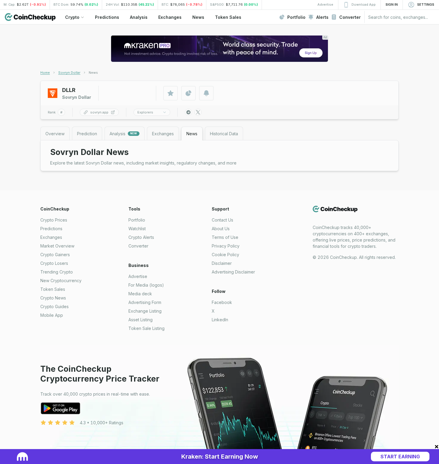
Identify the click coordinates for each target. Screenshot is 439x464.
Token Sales (52, 289)
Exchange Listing (145, 311)
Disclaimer (222, 263)
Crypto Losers (54, 263)
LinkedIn (220, 319)
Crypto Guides (54, 306)
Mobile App (51, 315)
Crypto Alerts (141, 237)
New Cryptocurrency (61, 280)
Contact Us (222, 219)
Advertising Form (144, 302)
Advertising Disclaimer (233, 271)
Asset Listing (140, 319)
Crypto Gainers (55, 254)
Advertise (137, 276)
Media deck (140, 293)
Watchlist (137, 228)
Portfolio (136, 219)
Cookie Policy (225, 254)
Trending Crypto (56, 271)
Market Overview (57, 245)
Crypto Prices (53, 219)
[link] (93, 72)
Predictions (51, 228)
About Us (221, 228)
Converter (138, 245)
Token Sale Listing (146, 328)
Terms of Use (225, 237)
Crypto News (53, 297)
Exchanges (51, 237)
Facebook (222, 302)
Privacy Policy (226, 245)
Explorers (145, 112)
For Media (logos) (146, 285)
